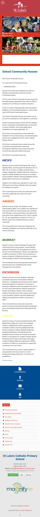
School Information (11, 410)
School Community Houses (13, 427)
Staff (6, 434)
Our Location (9, 438)
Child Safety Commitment (13, 413)
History (7, 431)
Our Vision (8, 417)
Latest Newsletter (20, 372)
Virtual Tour (8, 445)
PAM (20, 397)
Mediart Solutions (23, 506)
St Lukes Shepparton (25, 510)
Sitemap (28, 475)
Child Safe (20, 380)
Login (21, 475)
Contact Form (13, 475)
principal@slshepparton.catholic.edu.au (22, 468)
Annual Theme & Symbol (12, 424)
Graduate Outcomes (11, 420)
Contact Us (20, 389)
